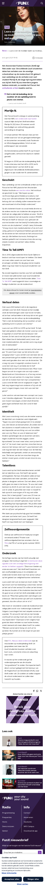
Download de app (30, 831)
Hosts (4, 822)
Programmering (8, 813)
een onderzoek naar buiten (26, 119)
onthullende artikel (10, 88)
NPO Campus (29, 826)
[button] (3, 3)
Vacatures (28, 822)
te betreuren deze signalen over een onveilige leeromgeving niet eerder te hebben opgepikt (22, 563)
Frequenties (7, 817)
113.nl (6, 543)
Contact (27, 813)
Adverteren (28, 817)
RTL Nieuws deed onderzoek (19, 641)
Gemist (5, 831)
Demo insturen (8, 826)
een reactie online (23, 190)
